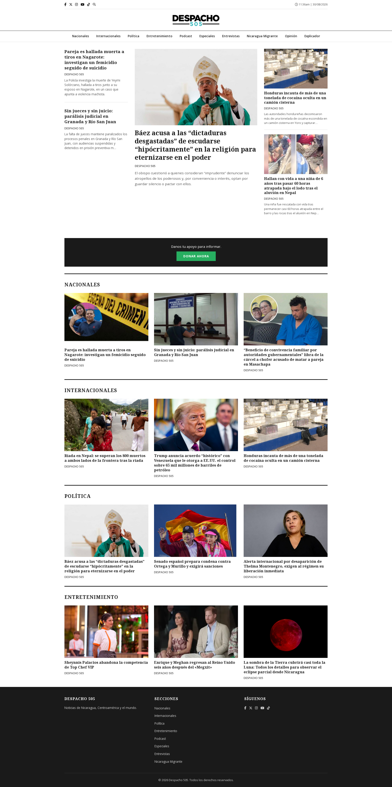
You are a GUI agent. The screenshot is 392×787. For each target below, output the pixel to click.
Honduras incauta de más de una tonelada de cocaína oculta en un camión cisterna (295, 98)
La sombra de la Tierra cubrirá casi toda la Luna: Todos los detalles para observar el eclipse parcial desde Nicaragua (284, 667)
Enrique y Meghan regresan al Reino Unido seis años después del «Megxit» (194, 665)
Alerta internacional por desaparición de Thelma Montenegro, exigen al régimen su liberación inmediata (284, 566)
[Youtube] (82, 4)
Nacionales (80, 36)
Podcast (186, 36)
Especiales (207, 36)
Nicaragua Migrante (262, 36)
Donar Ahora (196, 256)
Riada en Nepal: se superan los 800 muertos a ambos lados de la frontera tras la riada (104, 458)
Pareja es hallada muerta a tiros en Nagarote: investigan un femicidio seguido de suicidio (94, 60)
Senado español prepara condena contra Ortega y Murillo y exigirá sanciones (192, 564)
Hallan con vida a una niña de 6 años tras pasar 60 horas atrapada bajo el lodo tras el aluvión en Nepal (293, 185)
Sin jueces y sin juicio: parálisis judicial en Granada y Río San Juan (90, 116)
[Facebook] (65, 4)
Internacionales (108, 36)
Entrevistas (231, 36)
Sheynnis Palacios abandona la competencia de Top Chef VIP (106, 665)
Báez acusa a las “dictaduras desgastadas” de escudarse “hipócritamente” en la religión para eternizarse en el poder (195, 145)
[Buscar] (94, 4)
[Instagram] (76, 4)
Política (133, 36)
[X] (70, 4)
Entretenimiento (159, 36)
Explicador (312, 36)
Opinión (291, 36)
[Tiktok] (88, 4)
